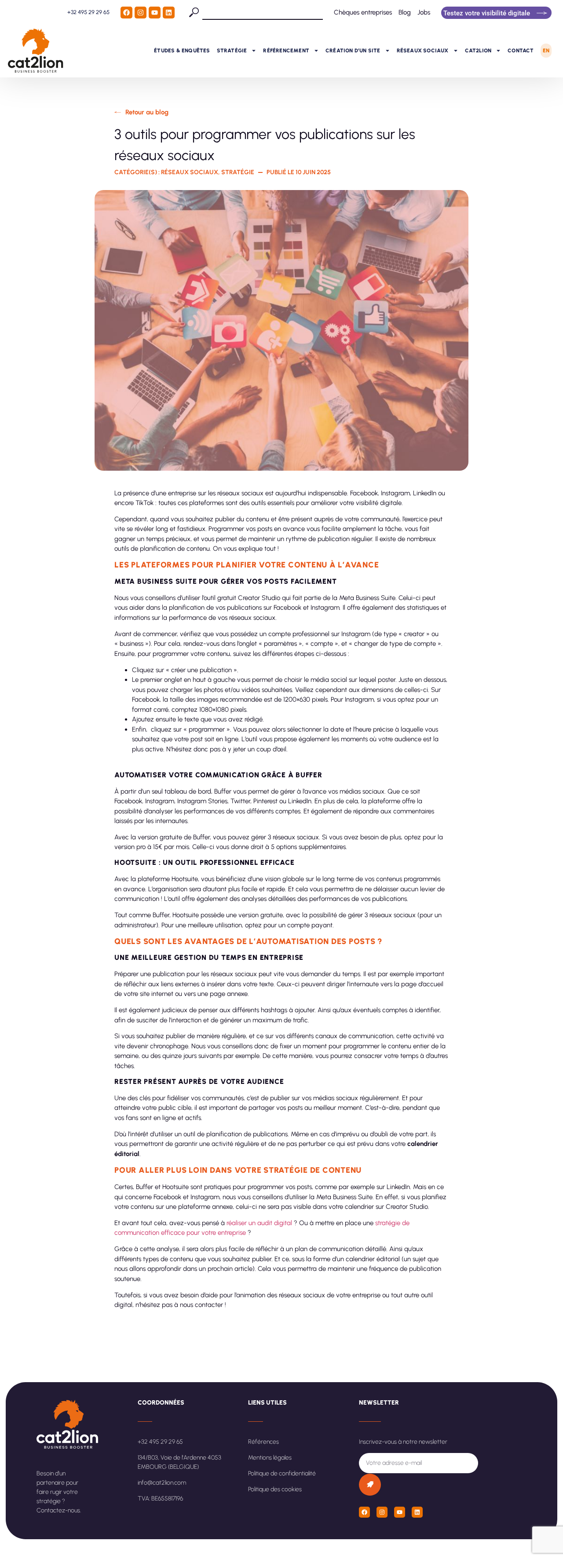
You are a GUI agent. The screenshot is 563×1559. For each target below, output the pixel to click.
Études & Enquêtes (182, 51)
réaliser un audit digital (259, 1223)
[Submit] (370, 1485)
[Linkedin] (169, 12)
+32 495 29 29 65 (88, 12)
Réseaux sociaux (423, 51)
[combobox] (262, 12)
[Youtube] (155, 12)
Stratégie (232, 51)
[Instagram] (140, 12)
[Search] (195, 12)
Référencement (286, 51)
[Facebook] (126, 12)
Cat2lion (478, 51)
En (546, 51)
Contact (521, 51)
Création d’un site (352, 51)
